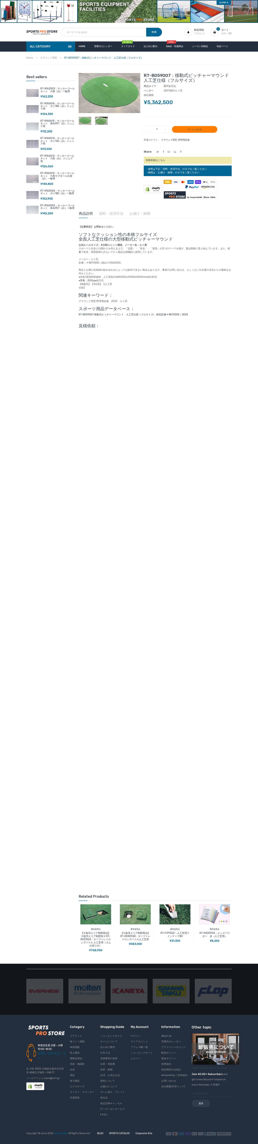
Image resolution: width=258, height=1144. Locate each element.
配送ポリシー (168, 1052)
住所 (27, 1070)
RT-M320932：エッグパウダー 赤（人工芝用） (215, 935)
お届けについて (108, 1086)
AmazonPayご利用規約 (174, 1075)
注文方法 (105, 1052)
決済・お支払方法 (110, 1075)
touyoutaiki (60, 1133)
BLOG (100, 1133)
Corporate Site (143, 1133)
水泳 (72, 1069)
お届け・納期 (139, 213)
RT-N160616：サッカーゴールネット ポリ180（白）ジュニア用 (57, 106)
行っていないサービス (112, 1108)
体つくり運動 (77, 1041)
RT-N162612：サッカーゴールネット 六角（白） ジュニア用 (57, 158)
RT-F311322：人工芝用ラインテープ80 (175, 935)
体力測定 (75, 1080)
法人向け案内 (107, 1047)
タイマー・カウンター (82, 1092)
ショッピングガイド (111, 1035)
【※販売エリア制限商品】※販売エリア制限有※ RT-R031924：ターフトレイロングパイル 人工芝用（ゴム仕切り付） (96, 939)
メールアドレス (35, 1078)
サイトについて (108, 1041)
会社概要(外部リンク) (173, 1086)
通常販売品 (96, 929)
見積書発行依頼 (108, 1058)
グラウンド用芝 (169, 140)
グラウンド (76, 1035)
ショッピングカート (142, 1052)
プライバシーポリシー (173, 1047)
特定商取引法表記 (171, 1069)
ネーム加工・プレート (112, 1092)
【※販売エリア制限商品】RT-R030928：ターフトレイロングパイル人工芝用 (135, 936)
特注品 (104, 1097)
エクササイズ (77, 1086)
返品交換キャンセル (111, 1103)
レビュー (136, 1058)
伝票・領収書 (107, 1064)
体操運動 (75, 1047)
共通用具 (75, 1097)
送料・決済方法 (111, 213)
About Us (166, 1035)
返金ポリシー (168, 1058)
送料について (107, 1080)
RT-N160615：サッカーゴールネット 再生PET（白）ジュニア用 (57, 123)
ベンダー (149, 90)
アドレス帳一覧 (139, 1047)
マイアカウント (139, 1041)
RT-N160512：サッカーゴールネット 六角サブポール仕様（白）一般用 (57, 176)
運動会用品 (76, 1058)
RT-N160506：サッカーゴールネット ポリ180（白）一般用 (57, 192)
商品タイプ (150, 86)
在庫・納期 (106, 1069)
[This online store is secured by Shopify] (153, 189)
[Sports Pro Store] (42, 32)
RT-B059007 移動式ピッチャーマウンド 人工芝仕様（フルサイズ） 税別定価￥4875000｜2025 (133, 314)
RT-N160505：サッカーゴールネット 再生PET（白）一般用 (57, 207)
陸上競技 (75, 1052)
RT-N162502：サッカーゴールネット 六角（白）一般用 (57, 90)
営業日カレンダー (171, 1041)
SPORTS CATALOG (119, 1133)
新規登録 (199, 29)
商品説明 (86, 213)
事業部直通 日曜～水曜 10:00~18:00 (50, 1047)
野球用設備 (184, 140)
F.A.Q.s (103, 1114)
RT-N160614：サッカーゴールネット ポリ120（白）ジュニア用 (57, 141)
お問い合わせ (168, 1080)
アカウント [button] (200, 33)
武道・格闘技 (77, 1064)
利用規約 (166, 1064)
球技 (72, 1075)
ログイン (136, 1035)
